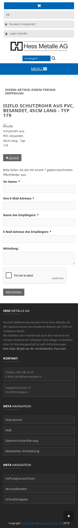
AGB (8, 430)
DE (8, 14)
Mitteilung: (11, 248)
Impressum (13, 420)
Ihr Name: (11, 182)
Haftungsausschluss (20, 478)
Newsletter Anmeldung (22, 451)
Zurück (13, 158)
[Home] (39, 46)
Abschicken (14, 292)
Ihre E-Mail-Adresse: (18, 198)
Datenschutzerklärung (21, 441)
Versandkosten (16, 489)
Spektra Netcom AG (50, 523)
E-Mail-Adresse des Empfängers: (27, 232)
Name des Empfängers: (21, 215)
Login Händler (19, 33)
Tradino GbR (28, 523)
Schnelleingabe (16, 499)
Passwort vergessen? (22, 24)
